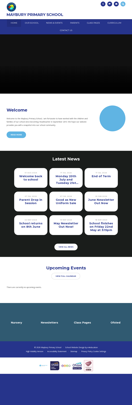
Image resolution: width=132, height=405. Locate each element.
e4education (92, 347)
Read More (16, 135)
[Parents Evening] (109, 4)
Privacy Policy (87, 351)
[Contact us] (116, 4)
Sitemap (73, 351)
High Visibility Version (34, 351)
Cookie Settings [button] (99, 351)
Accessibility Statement (57, 351)
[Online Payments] (103, 4)
